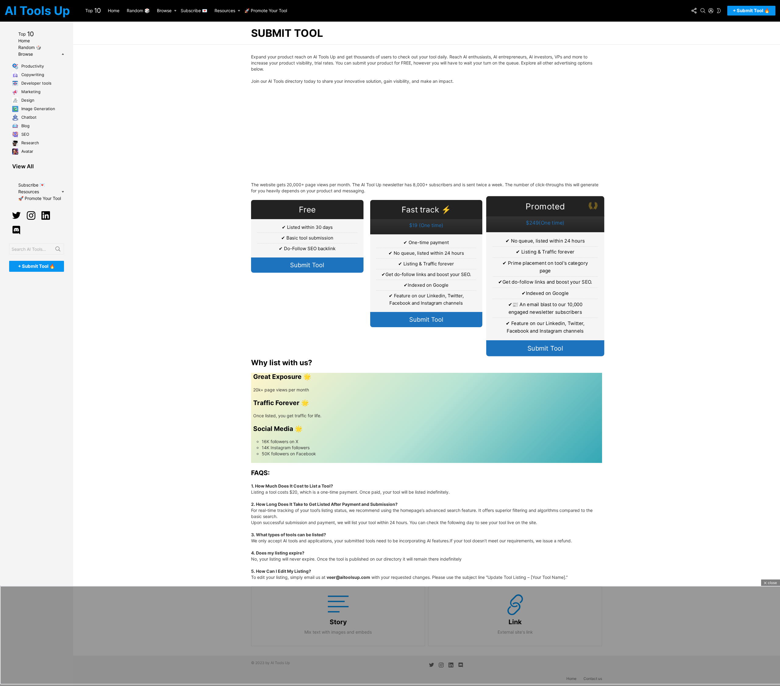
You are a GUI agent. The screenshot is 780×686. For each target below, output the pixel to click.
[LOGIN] (710, 11)
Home (113, 10)
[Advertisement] (426, 133)
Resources (224, 10)
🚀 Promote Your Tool (265, 10)
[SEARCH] (702, 11)
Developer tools (35, 82)
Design (27, 99)
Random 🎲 (138, 10)
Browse (164, 10)
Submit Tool (307, 265)
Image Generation (37, 108)
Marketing (30, 91)
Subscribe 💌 (194, 10)
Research (29, 142)
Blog (25, 125)
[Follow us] (693, 11)
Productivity (32, 65)
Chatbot (28, 116)
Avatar (26, 151)
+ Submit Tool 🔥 (751, 10)
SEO (24, 133)
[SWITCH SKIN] (718, 11)
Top (93, 10)
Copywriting (32, 74)
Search (58, 250)
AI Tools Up (37, 10)
